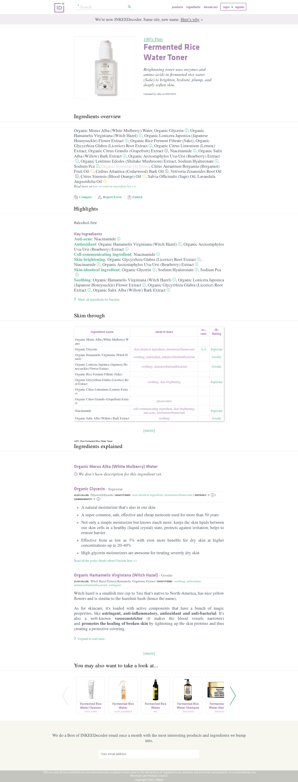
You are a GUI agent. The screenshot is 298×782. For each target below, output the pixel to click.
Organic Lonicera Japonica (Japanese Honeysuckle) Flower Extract (101, 366)
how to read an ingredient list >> (114, 186)
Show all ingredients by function (98, 299)
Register (239, 7)
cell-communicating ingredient (152, 408)
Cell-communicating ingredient (102, 254)
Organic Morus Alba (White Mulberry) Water (113, 130)
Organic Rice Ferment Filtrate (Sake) (162, 140)
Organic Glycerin (169, 130)
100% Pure (153, 39)
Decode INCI (211, 7)
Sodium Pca (84, 166)
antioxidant (153, 357)
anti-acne (149, 412)
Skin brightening (89, 259)
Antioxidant (85, 244)
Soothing (82, 280)
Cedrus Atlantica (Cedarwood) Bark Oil (130, 171)
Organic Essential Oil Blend (125, 166)
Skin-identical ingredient (97, 270)
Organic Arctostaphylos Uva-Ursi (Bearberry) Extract (174, 156)
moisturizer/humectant (178, 495)
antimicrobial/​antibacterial (178, 357)
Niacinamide (181, 150)
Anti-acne (83, 239)
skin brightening (170, 382)
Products (177, 7)
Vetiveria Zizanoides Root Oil (195, 171)
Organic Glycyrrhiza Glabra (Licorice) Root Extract (141, 143)
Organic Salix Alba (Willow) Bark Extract (129, 290)
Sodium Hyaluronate (196, 161)
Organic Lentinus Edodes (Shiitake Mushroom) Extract (128, 161)
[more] (149, 430)
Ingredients (193, 7)
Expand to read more (91, 638)
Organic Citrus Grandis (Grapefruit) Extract (125, 150)
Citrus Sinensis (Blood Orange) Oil (111, 176)
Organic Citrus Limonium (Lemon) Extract (101, 391)
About (160, 780)
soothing (139, 357)
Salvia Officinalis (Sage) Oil (171, 176)
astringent (114, 585)
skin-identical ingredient (149, 349)
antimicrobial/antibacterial (90, 585)
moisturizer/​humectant (180, 349)
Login (226, 7)
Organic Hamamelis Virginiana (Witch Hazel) (137, 244)
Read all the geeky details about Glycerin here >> (105, 560)
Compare (85, 196)
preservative (164, 401)
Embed (137, 196)
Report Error (112, 196)
